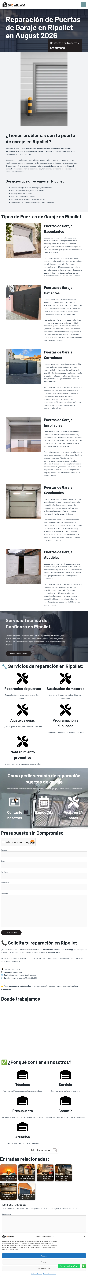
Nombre (4, 850)
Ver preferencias (44, 1268)
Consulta (4, 893)
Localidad (5, 883)
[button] (84, 1236)
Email (3, 861)
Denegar (44, 1262)
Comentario (7, 1214)
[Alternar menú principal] (83, 4)
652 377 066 (57, 48)
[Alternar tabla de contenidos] (53, 1150)
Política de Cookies (36, 1273)
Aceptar (44, 1256)
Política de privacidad (49, 1273)
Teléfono (4, 872)
